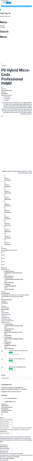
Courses (2, 16)
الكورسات (2, 27)
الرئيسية (2, 26)
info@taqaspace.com (10, 402)
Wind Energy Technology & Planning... (14, 339)
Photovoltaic (4, 94)
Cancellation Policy (6, 410)
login (6, 250)
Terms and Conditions (6, 407)
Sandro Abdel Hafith (6, 90)
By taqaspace (7, 335)
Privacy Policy (4, 406)
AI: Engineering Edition (10, 286)
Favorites (7, 16)
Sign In (12, 458)
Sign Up (9, 458)
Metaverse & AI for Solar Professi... (13, 332)
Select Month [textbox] (5, 378)
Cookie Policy (4, 412)
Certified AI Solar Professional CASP (13, 279)
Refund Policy (4, 409)
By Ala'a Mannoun (9, 276)
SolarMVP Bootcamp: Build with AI (13, 273)
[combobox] (16, 378)
